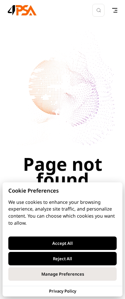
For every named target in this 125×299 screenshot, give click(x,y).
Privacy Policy (62, 291)
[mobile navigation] (114, 10)
